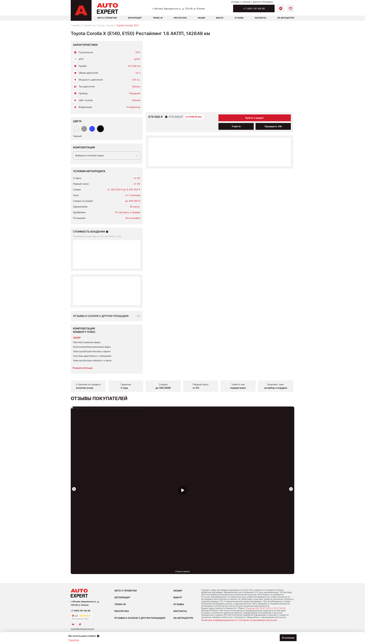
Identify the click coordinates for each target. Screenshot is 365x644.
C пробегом (88, 25)
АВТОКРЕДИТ (122, 597)
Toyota (101, 25)
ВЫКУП (177, 597)
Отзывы (239, 18)
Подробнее (73, 640)
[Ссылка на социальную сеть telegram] (80, 624)
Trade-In (158, 18)
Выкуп (219, 18)
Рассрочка (180, 18)
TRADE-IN (120, 604)
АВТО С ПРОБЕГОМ (107, 18)
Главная (75, 25)
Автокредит (135, 18)
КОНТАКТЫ (180, 611)
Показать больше (82, 367)
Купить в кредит (254, 117)
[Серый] (84, 129)
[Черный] (100, 129)
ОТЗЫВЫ (178, 604)
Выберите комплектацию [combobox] (89, 155)
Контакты (260, 18)
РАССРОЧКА (121, 611)
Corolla (110, 25)
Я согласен (288, 637)
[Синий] (92, 129)
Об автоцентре (285, 18)
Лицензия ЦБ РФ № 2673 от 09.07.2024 (265, 608)
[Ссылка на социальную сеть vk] (73, 624)
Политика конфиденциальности (219, 620)
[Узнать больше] (107, 232)
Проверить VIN (273, 126)
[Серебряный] (76, 129)
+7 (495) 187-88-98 (254, 8)
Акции (201, 18)
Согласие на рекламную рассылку (257, 620)
